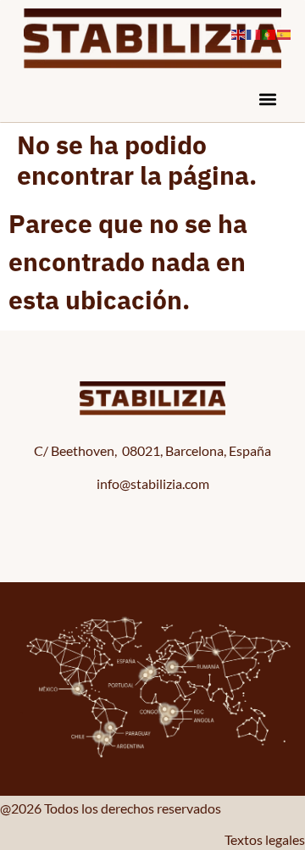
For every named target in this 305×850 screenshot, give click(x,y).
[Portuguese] (269, 31)
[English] (239, 31)
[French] (254, 31)
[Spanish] (284, 31)
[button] (267, 100)
